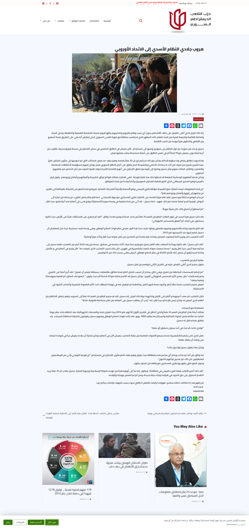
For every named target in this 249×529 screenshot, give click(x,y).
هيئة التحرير (184, 114)
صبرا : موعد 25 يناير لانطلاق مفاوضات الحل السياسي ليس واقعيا (181, 493)
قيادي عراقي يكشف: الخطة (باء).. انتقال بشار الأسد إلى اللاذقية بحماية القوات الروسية (82, 415)
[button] (70, 20)
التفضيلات (20, 522)
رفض (8, 522)
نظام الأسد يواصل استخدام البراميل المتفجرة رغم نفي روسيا (175, 413)
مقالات (60, 21)
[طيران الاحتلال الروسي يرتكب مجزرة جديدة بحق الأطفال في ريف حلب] (124, 435)
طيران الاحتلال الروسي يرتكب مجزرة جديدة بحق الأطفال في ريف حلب (127, 464)
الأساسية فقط (36, 522)
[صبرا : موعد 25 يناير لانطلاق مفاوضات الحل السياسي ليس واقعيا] (181, 435)
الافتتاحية (94, 21)
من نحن (46, 21)
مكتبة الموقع (78, 21)
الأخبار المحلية (198, 119)
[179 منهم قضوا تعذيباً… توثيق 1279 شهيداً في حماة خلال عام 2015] (68, 435)
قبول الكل (52, 522)
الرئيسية (107, 21)
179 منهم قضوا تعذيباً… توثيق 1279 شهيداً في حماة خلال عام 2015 (69, 491)
